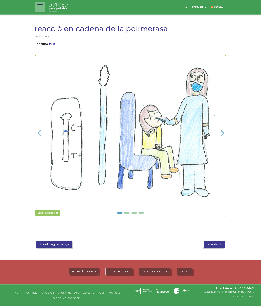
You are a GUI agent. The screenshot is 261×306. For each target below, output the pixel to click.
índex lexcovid (118, 271)
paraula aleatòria (154, 271)
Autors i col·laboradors (66, 297)
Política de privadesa (243, 296)
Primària (197, 7)
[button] (186, 8)
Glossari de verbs (68, 292)
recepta (214, 244)
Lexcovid (88, 292)
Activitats (114, 292)
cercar (184, 271)
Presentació (29, 292)
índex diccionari (84, 271)
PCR (52, 44)
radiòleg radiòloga (54, 244)
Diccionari (47, 292)
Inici (15, 292)
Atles (101, 292)
